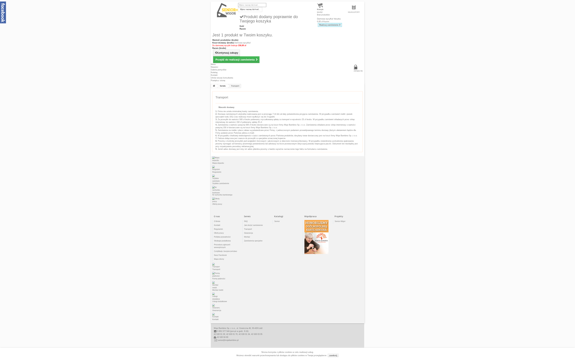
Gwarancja (248, 233)
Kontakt (214, 75)
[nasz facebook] (3, 12)
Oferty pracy (219, 233)
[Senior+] (227, 10)
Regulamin (218, 229)
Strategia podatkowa (222, 241)
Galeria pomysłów (218, 70)
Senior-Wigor (340, 221)
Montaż (247, 237)
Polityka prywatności (222, 237)
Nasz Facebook (220, 255)
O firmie (217, 221)
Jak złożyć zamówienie (253, 225)
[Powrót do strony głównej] (214, 86)
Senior (277, 221)
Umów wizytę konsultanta (222, 78)
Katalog (214, 72)
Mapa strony (219, 259)
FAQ (246, 221)
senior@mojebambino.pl (228, 340)
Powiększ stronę (218, 80)
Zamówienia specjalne (253, 241)
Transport (248, 229)
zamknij (333, 355)
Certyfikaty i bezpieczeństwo (225, 251)
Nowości (214, 67)
